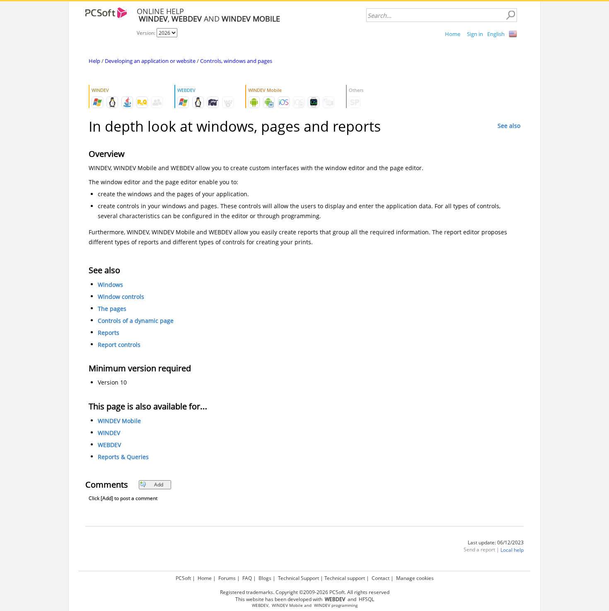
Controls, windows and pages (236, 61)
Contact (380, 578)
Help (94, 61)
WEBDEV (109, 445)
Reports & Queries (123, 457)
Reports (108, 333)
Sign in (475, 34)
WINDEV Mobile (119, 421)
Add (158, 484)
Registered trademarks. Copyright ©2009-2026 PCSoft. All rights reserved (304, 592)
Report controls (119, 345)
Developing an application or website (150, 61)
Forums (227, 578)
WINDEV (109, 433)
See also (509, 126)
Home (452, 34)
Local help (512, 549)
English (496, 34)
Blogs (265, 578)
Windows (110, 285)
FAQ (247, 578)
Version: (147, 32)
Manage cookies (415, 578)
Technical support (344, 578)
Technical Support (298, 578)
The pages (112, 309)
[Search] (510, 15)
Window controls (121, 297)
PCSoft (183, 578)
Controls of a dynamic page (136, 321)
